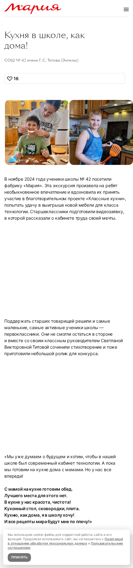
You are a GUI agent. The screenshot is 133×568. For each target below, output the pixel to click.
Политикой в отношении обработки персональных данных (65, 541)
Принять (19, 557)
